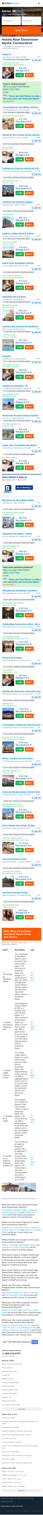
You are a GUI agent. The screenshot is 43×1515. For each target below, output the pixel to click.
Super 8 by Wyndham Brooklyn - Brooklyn (20, 445)
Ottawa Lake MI (8, 1378)
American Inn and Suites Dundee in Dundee (20, 415)
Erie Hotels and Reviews (11, 1404)
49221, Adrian (7, 1479)
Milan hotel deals (8, 1386)
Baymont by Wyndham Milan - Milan (18, 500)
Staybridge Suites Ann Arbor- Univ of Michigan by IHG (21, 1326)
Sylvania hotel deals (9, 1393)
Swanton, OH (7, 1397)
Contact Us (5, 1498)
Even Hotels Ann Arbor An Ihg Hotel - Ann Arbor (18, 825)
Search (34, 1342)
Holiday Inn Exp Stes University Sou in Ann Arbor (21, 691)
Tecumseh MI (7, 1367)
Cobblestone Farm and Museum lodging (17, 1455)
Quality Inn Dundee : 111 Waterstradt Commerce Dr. (17, 386)
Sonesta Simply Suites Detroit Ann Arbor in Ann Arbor (21, 792)
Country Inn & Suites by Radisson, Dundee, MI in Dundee (20, 326)
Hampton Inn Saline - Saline (17, 533)
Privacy (31, 1498)
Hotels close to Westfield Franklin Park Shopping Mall (20, 1446)
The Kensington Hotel (14, 859)
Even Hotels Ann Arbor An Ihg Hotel (23, 1292)
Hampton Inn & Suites (14, 296)
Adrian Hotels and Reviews (12, 1364)
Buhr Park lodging (8, 1459)
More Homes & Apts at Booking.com (14, 477)
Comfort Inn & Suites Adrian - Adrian (18, 202)
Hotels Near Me (7, 1502)
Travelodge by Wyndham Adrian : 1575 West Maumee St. (20, 107)
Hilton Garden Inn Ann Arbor (17, 758)
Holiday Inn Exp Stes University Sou (16, 1330)
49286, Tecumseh (8, 1471)
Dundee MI (6, 1375)
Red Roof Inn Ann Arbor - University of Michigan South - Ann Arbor (21, 892)
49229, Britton (7, 1482)
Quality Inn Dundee (9, 1310)
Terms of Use (22, 1498)
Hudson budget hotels (10, 1390)
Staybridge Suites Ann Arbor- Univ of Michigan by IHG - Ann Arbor (21, 624)
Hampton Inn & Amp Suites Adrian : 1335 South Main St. (21, 135)
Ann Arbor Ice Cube (9, 1438)
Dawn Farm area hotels (10, 1451)
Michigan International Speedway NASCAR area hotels (20, 1422)
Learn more (24, 638)
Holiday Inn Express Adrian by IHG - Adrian (21, 168)
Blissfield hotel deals (9, 1371)
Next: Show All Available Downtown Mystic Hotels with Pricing (17, 934)
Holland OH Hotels (9, 1401)
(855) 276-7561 (11, 89)
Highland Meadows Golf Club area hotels (17, 1431)
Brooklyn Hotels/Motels (10, 1382)
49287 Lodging (7, 1486)
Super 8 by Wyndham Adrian (18, 263)
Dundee (6, 356)
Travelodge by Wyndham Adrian (15, 1210)
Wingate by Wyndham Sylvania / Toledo (20, 590)
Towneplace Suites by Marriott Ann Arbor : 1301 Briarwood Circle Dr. (21, 725)
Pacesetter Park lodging (11, 1427)
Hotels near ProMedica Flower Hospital (16, 1434)
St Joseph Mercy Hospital (11, 1442)
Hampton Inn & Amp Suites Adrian (16, 1227)
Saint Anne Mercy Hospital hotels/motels (17, 1462)
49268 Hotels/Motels (9, 1475)
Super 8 (6, 54)
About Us (13, 1498)
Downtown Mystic (8, 1417)
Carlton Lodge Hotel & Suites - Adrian (18, 233)
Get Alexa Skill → (9, 101)
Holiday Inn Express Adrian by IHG (20, 1211)
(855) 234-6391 (17, 1506)
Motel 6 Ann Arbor (12, 657)
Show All (21, 1409)
